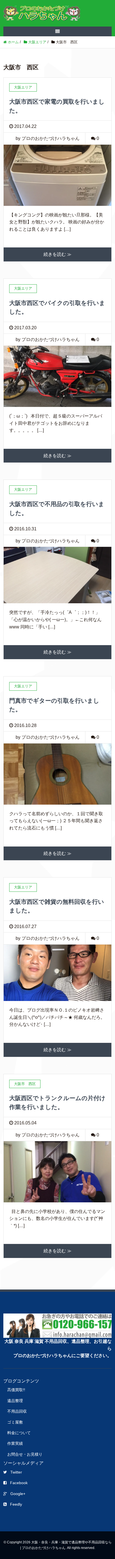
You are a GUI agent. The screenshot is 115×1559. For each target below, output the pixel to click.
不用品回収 (17, 1411)
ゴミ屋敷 (15, 1422)
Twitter (16, 1472)
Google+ (17, 1493)
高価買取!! (16, 1390)
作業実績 (15, 1443)
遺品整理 (15, 1400)
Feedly (16, 1504)
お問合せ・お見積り (24, 1454)
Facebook (19, 1483)
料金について (19, 1433)
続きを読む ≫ (57, 254)
